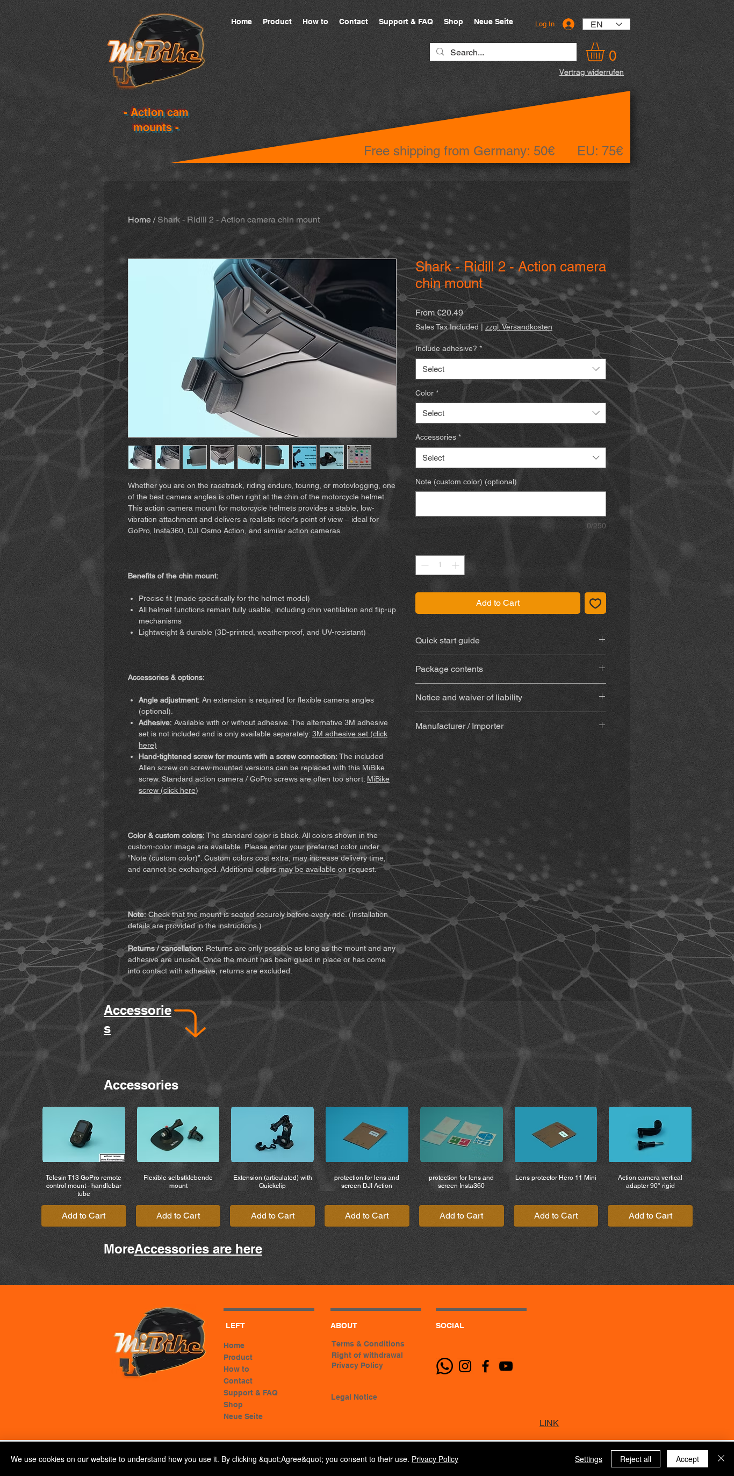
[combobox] (510, 369)
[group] (367, 1166)
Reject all (635, 1458)
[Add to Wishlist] (595, 603)
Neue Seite (243, 1416)
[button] (606, 51)
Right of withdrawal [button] (367, 1355)
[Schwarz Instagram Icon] (465, 1366)
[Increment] (456, 565)
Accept (687, 1458)
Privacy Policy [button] (357, 1365)
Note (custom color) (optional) (466, 481)
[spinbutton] (440, 565)
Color (426, 393)
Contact (238, 1381)
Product (238, 1357)
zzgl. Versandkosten (518, 327)
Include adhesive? (448, 348)
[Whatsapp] (444, 1366)
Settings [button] (588, 1458)
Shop (233, 1404)
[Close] (721, 1458)
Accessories (438, 437)
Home (139, 219)
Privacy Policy (435, 1458)
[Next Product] (711, 1133)
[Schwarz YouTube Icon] (506, 1366)
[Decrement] (423, 565)
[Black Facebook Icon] (485, 1366)
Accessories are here (198, 1248)
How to (236, 1369)
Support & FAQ (251, 1392)
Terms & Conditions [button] (368, 1343)
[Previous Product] (22, 1133)
